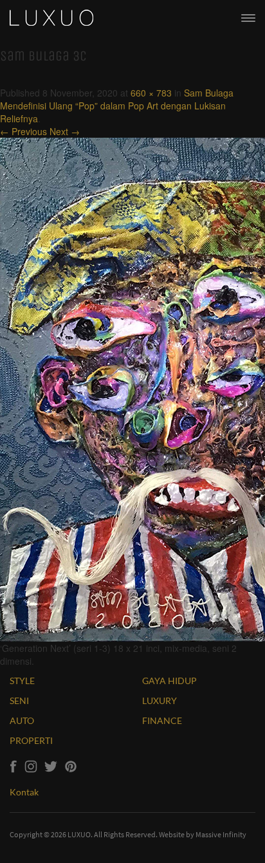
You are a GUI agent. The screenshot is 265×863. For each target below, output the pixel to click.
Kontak (24, 791)
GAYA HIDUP (169, 680)
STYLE (22, 680)
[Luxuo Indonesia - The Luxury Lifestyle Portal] (51, 16)
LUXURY (159, 700)
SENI (19, 700)
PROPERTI (31, 740)
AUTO (22, 720)
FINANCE (162, 720)
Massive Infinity (221, 834)
